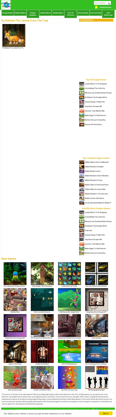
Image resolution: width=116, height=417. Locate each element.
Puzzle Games (83, 13)
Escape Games (7, 13)
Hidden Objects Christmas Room (97, 185)
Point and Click (96, 13)
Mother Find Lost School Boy (95, 120)
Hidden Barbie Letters (93, 171)
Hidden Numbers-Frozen (93, 180)
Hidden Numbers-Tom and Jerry (96, 194)
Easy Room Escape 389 (93, 106)
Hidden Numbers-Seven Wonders (97, 176)
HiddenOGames (105, 7)
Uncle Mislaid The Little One (95, 88)
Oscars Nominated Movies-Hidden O (98, 203)
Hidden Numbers (32, 14)
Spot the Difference (70, 14)
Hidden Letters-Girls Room (94, 198)
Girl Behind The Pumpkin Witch (96, 97)
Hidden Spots (58, 13)
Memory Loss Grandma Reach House (98, 93)
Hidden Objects (20, 13)
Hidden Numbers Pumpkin (94, 167)
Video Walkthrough (108, 14)
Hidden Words (45, 13)
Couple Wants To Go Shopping (96, 84)
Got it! (105, 413)
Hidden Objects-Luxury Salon (95, 189)
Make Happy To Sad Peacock (95, 115)
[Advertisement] (96, 36)
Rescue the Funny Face (93, 124)
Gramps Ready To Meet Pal (95, 102)
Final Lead (88, 230)
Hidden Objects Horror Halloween (97, 162)
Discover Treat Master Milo (95, 111)
